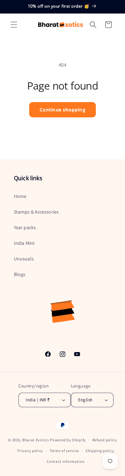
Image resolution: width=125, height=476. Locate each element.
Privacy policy (30, 450)
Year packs (25, 227)
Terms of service (64, 450)
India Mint (24, 243)
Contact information (65, 461)
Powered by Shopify (68, 439)
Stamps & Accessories (36, 212)
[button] (14, 24)
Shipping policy (99, 450)
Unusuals (24, 259)
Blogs (20, 274)
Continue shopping (62, 109)
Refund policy (104, 439)
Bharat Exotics (35, 439)
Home (20, 196)
